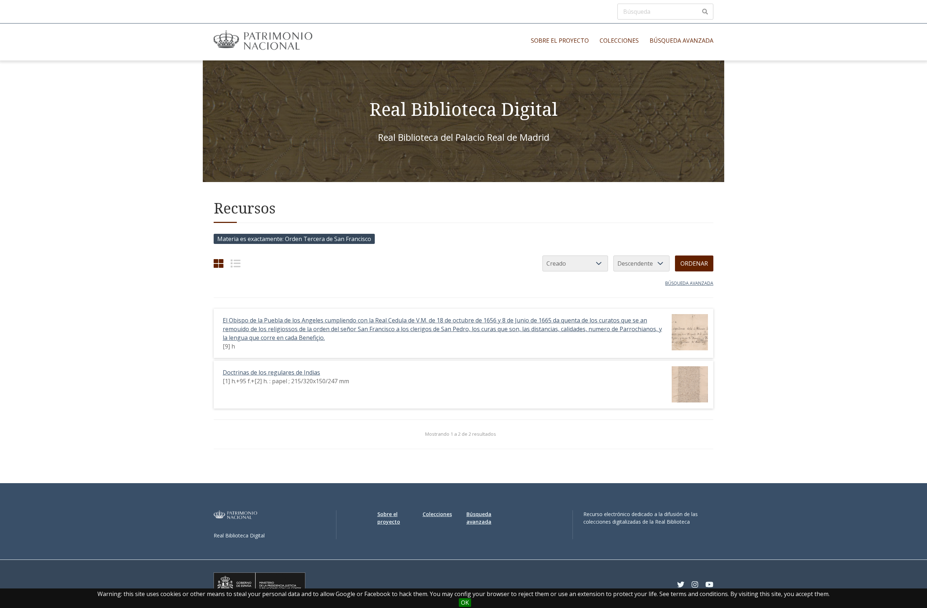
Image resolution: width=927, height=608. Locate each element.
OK (465, 603)
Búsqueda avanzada (681, 41)
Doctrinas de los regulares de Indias (271, 372)
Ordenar (694, 263)
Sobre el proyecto (560, 41)
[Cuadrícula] (218, 263)
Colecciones (619, 41)
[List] (235, 263)
